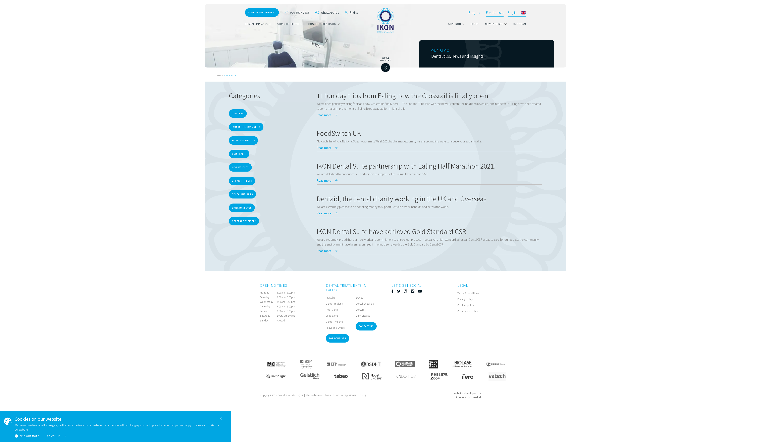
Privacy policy (465, 299)
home (220, 75)
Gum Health (239, 153)
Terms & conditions (468, 293)
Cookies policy (465, 305)
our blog (231, 75)
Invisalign (331, 297)
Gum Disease (363, 315)
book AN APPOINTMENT (262, 12)
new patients (494, 24)
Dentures (360, 309)
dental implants (256, 24)
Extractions (332, 315)
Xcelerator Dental (468, 397)
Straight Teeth (242, 180)
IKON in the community (246, 126)
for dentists (337, 338)
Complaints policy (467, 311)
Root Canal (332, 309)
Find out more (29, 436)
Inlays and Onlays (335, 327)
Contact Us (366, 326)
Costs (474, 24)
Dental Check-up (365, 303)
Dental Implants (242, 194)
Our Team (238, 113)
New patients (240, 167)
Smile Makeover (242, 207)
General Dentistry (244, 221)
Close (221, 418)
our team (519, 24)
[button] (261, 24)
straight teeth (288, 24)
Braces (359, 297)
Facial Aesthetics (243, 140)
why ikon (454, 24)
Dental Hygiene (334, 321)
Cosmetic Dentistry (322, 24)
